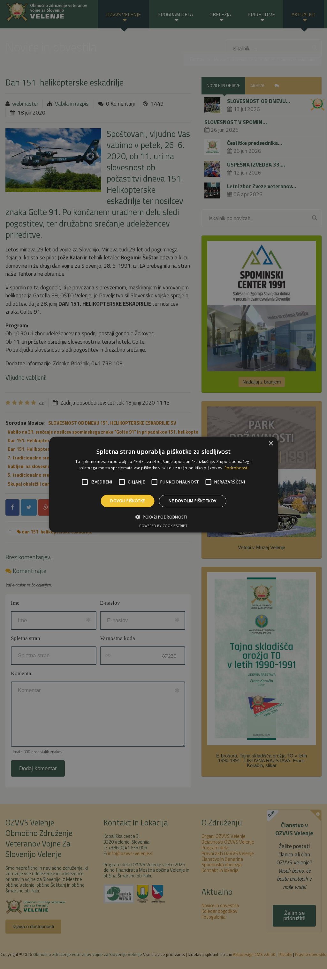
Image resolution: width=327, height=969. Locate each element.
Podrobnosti (236, 468)
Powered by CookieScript (163, 525)
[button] (163, 517)
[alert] (163, 484)
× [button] (270, 443)
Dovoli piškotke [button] (127, 500)
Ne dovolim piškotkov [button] (192, 500)
